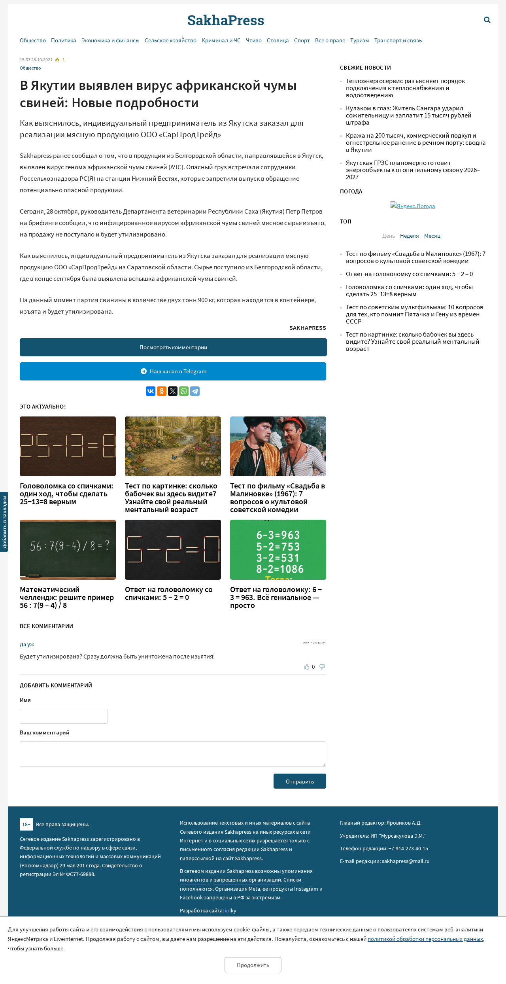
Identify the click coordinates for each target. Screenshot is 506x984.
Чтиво (254, 40)
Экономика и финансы (110, 40)
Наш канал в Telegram (178, 371)
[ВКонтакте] (150, 391)
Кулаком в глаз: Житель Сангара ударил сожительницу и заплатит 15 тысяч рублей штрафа (409, 115)
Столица (278, 40)
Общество (33, 40)
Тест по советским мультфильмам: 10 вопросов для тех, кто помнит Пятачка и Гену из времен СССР (414, 314)
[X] (172, 391)
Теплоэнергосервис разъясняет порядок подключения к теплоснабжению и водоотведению (405, 88)
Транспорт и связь (398, 40)
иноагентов (194, 879)
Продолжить (253, 965)
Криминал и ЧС (221, 40)
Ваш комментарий (45, 732)
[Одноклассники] (161, 391)
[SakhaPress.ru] (4, 523)
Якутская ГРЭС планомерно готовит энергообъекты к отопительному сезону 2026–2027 (413, 170)
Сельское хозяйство (170, 40)
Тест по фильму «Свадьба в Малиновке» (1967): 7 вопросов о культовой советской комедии (277, 497)
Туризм (359, 40)
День (388, 235)
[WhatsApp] (184, 391)
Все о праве (330, 40)
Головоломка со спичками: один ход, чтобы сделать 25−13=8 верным (66, 493)
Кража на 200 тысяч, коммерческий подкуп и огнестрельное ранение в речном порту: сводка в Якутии (416, 142)
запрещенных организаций (247, 879)
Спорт (302, 40)
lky (230, 910)
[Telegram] (195, 391)
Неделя (409, 235)
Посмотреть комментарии (173, 347)
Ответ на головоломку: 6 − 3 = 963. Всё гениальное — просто (276, 597)
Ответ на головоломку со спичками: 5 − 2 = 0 (169, 593)
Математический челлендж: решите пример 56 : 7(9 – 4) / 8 (67, 597)
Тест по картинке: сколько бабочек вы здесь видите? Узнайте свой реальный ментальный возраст (171, 497)
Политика (63, 40)
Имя (25, 700)
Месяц (432, 235)
